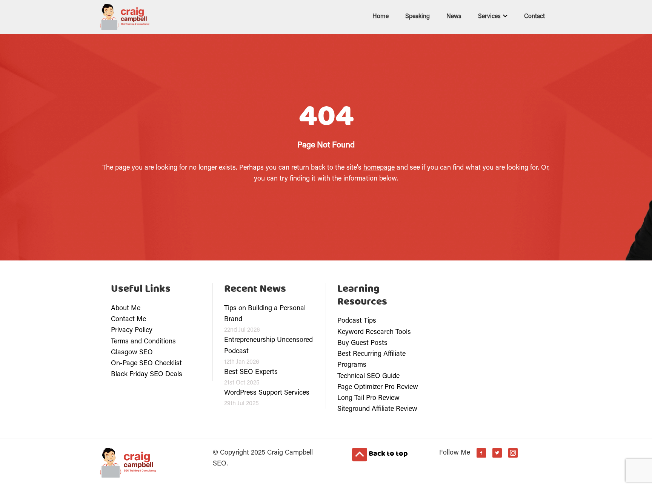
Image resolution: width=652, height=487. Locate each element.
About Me (125, 308)
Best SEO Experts (251, 372)
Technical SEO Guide (368, 376)
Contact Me (128, 319)
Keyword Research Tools (374, 332)
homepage (379, 168)
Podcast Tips (356, 321)
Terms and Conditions (143, 341)
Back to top (387, 454)
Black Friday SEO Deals (146, 374)
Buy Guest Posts (362, 343)
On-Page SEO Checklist (146, 363)
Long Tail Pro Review (368, 398)
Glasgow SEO (132, 352)
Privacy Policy (131, 330)
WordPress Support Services (266, 393)
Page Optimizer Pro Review (377, 387)
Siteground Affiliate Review (377, 409)
